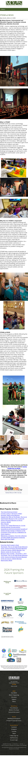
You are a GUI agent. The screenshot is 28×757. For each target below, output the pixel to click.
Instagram (14, 729)
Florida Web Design (23, 745)
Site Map (21, 743)
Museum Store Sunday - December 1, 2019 (13, 553)
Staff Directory (14, 738)
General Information (14, 712)
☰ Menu (3, 9)
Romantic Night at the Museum (10, 515)
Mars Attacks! (5, 524)
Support (14, 699)
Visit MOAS (14, 693)
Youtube (14, 731)
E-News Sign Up (14, 735)
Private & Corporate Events (14, 720)
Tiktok (14, 733)
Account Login (14, 740)
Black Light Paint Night (7, 539)
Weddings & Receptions (14, 718)
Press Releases (14, 708)
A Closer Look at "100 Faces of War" (11, 513)
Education (14, 697)
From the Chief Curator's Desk (10, 545)
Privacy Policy (15, 743)
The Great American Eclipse (9, 512)
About (14, 701)
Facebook (14, 727)
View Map (14, 684)
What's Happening (14, 695)
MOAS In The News (14, 710)
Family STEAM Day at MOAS (17, 467)
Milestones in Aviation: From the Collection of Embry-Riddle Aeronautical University (14, 536)
